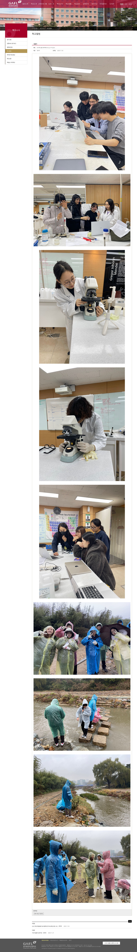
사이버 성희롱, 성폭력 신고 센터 (111, 943)
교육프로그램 (42, 4)
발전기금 (94, 4)
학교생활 (68, 4)
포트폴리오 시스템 (103, 5)
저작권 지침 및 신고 (54, 940)
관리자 (70, 940)
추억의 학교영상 (11, 54)
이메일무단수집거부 (63, 940)
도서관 (112, 4)
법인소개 (25, 4)
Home (36, 28)
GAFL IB (51, 4)
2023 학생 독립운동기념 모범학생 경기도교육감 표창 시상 (44, 926)
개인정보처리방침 (45, 940)
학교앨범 (49, 28)
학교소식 (60, 4)
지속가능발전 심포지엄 (37, 932)
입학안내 (86, 4)
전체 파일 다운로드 (38, 913)
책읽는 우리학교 (11, 62)
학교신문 (9, 58)
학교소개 (34, 4)
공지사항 (9, 39)
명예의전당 (9, 47)
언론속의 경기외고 (11, 43)
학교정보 (77, 4)
